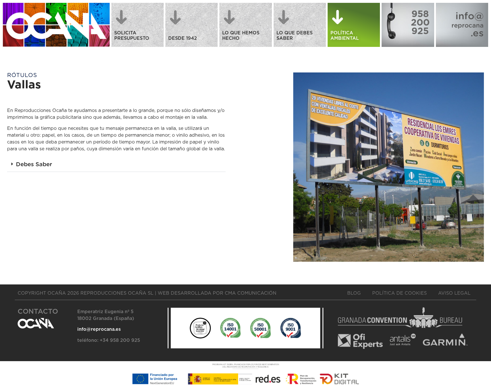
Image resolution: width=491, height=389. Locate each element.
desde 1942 (182, 38)
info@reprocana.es (99, 329)
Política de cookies (399, 293)
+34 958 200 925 (120, 340)
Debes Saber (34, 164)
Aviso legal (454, 293)
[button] (116, 164)
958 (420, 14)
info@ (469, 16)
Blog (354, 293)
